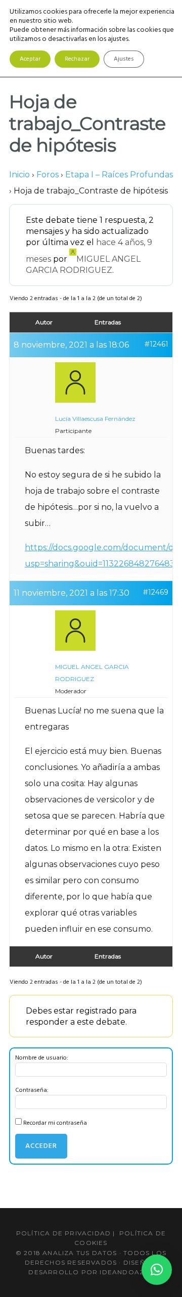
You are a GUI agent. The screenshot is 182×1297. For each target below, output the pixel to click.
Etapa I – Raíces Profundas (119, 174)
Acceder (41, 1146)
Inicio (19, 174)
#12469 (155, 592)
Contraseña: (32, 1090)
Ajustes (124, 59)
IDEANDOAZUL (126, 1272)
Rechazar (77, 59)
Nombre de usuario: (41, 1058)
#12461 (156, 344)
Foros (47, 174)
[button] (157, 1270)
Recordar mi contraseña (55, 1123)
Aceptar (30, 59)
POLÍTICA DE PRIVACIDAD (63, 1233)
